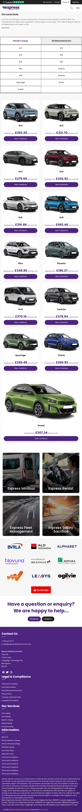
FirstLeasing (43, 810)
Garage (57, 2)
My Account (47, 2)
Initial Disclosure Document (12, 690)
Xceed (20, 89)
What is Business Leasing (11, 740)
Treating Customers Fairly (11, 697)
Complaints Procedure (10, 700)
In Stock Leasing (7, 726)
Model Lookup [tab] (20, 40)
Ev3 (61, 48)
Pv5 (20, 75)
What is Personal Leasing (11, 744)
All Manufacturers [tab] (61, 40)
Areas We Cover (8, 754)
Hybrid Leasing (7, 723)
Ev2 (20, 48)
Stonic (61, 82)
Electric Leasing (7, 720)
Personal (66, 2)
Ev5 (61, 55)
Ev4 (20, 55)
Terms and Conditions (10, 684)
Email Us (48, 619)
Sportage (20, 82)
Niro (20, 68)
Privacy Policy (7, 694)
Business (75, 2)
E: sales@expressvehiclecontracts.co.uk (16, 644)
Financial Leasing (8, 747)
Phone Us (34, 619)
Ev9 (61, 62)
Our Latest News (8, 750)
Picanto (61, 68)
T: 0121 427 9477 (8, 641)
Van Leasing (6, 717)
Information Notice (9, 687)
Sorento (61, 75)
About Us (5, 737)
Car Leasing (6, 713)
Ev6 (20, 62)
